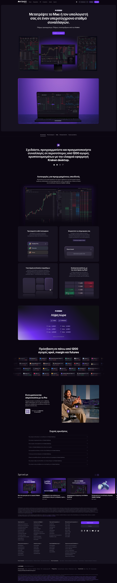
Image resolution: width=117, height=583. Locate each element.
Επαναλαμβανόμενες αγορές (23, 536)
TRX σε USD (67, 535)
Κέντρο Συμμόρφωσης (54, 560)
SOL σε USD (67, 530)
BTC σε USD (67, 523)
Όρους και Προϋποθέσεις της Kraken (49, 515)
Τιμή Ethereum (52, 525)
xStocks (66, 568)
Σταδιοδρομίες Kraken (38, 525)
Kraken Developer (37, 528)
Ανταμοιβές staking (22, 535)
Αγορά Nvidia (36, 545)
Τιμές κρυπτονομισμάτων (54, 522)
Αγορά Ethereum (21, 547)
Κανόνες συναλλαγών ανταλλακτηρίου (71, 560)
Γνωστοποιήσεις (81, 560)
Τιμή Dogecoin (52, 527)
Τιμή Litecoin (51, 533)
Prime (87, 568)
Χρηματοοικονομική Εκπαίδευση (71, 543)
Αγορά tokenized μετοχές (54, 543)
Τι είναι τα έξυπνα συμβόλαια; (71, 547)
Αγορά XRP (20, 550)
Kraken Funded (21, 539)
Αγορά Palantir (36, 551)
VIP (41, 568)
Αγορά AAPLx (52, 548)
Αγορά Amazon (37, 550)
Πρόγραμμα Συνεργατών (38, 531)
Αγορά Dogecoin (21, 548)
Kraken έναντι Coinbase (70, 556)
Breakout (38, 568)
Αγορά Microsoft (37, 553)
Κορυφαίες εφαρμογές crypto (71, 551)
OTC (89, 568)
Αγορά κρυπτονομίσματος (23, 523)
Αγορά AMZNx (52, 551)
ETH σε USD (67, 525)
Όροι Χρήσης (62, 560)
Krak (84, 568)
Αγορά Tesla (36, 547)
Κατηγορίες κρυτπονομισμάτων (55, 535)
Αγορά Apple (36, 548)
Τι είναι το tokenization (69, 550)
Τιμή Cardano (52, 530)
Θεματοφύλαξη (93, 568)
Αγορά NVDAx (52, 545)
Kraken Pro (30, 568)
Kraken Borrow (21, 538)
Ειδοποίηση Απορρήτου (29, 560)
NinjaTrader (34, 568)
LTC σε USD (67, 536)
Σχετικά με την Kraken (38, 522)
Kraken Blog (36, 527)
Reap (75, 568)
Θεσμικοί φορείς (21, 531)
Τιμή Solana (51, 531)
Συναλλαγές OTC (21, 530)
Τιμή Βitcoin (51, 523)
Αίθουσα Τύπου (37, 530)
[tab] (43, 134)
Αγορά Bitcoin (20, 545)
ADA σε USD (67, 533)
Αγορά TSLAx (52, 547)
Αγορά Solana (20, 553)
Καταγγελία (36, 539)
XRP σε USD (67, 527)
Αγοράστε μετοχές (37, 543)
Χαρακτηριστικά (21, 522)
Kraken (26, 568)
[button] (30, 2)
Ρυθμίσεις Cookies (37, 560)
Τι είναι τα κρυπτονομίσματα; (71, 545)
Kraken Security (37, 523)
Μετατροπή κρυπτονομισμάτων (71, 522)
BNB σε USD (67, 528)
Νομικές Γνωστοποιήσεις (81, 580)
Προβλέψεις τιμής (52, 536)
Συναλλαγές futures (22, 528)
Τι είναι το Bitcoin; (68, 548)
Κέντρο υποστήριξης (38, 537)
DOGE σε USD (68, 531)
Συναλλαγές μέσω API (22, 533)
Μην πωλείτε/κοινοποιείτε (45, 560)
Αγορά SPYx (51, 550)
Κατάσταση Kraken (37, 536)
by (20, 566)
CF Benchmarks (71, 568)
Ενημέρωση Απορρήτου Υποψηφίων (91, 560)
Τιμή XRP (51, 528)
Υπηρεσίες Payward (61, 568)
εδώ (31, 512)
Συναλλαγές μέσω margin (23, 527)
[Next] (98, 475)
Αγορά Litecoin (21, 555)
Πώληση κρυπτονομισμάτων (23, 525)
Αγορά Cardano (21, 551)
